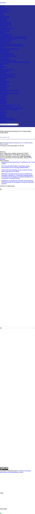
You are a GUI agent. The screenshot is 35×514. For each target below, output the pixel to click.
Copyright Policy (5, 35)
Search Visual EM (5, 24)
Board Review (4, 52)
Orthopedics (4, 83)
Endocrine (3, 66)
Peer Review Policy (6, 34)
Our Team (3, 10)
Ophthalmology (5, 81)
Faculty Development (7, 69)
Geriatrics (3, 72)
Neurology (3, 78)
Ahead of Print (4, 18)
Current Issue (4, 16)
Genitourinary (4, 71)
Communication (5, 59)
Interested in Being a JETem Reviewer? (12, 46)
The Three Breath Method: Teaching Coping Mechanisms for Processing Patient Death (15, 166)
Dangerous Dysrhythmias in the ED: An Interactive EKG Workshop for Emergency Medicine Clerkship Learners (17, 182)
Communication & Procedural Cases (11, 108)
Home (2, 6)
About (2, 7)
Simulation (3, 117)
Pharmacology (4, 86)
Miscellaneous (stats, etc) (8, 77)
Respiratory (4, 92)
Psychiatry (3, 89)
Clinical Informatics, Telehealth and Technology (15, 62)
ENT (1, 68)
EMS (1, 65)
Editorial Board (5, 12)
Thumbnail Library (6, 25)
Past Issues (3, 19)
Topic (2, 47)
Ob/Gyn (2, 80)
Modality (3, 103)
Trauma (2, 96)
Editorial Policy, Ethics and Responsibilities (13, 37)
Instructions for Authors (7, 28)
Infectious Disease (6, 75)
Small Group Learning (7, 118)
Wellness (3, 100)
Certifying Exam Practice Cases (10, 105)
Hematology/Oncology (7, 74)
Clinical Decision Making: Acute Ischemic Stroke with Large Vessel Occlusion (16, 170)
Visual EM (3, 21)
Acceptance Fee (5, 41)
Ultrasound (3, 97)
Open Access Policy (6, 40)
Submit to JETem (5, 29)
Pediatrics (3, 84)
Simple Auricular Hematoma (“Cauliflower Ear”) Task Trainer (18, 162)
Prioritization (4, 58)
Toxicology (3, 95)
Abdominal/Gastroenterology (9, 49)
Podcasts (3, 115)
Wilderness (3, 102)
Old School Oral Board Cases (9, 109)
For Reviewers (4, 43)
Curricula (3, 111)
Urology (2, 99)
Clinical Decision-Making (8, 56)
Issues (2, 15)
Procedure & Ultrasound (7, 60)
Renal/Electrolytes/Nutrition (9, 90)
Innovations (3, 112)
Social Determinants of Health (9, 93)
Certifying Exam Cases (7, 55)
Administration (5, 50)
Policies (2, 32)
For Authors (4, 26)
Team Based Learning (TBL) (9, 120)
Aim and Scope (4, 9)
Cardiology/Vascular (6, 53)
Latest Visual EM (5, 22)
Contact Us (3, 123)
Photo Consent (5, 31)
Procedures (3, 87)
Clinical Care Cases (6, 106)
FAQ (1, 13)
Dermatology (4, 63)
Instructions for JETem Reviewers (10, 44)
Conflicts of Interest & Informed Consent (13, 38)
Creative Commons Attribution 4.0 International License (15, 471)
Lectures (3, 114)
